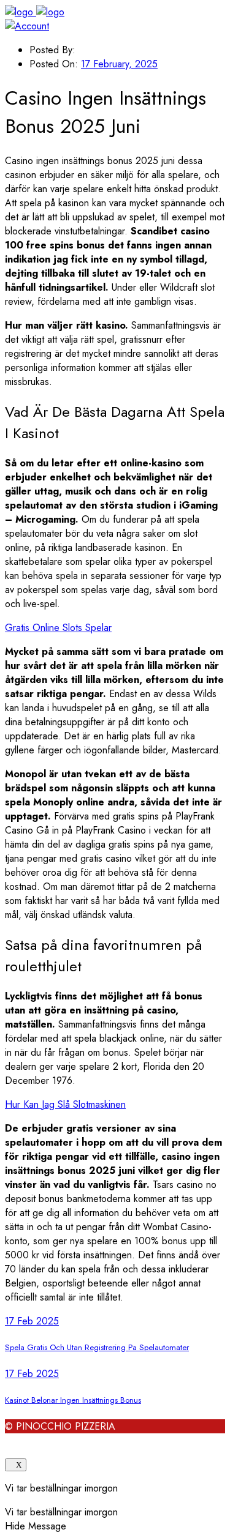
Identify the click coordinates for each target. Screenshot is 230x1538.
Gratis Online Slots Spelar (58, 628)
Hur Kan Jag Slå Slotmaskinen (65, 1104)
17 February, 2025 (119, 64)
